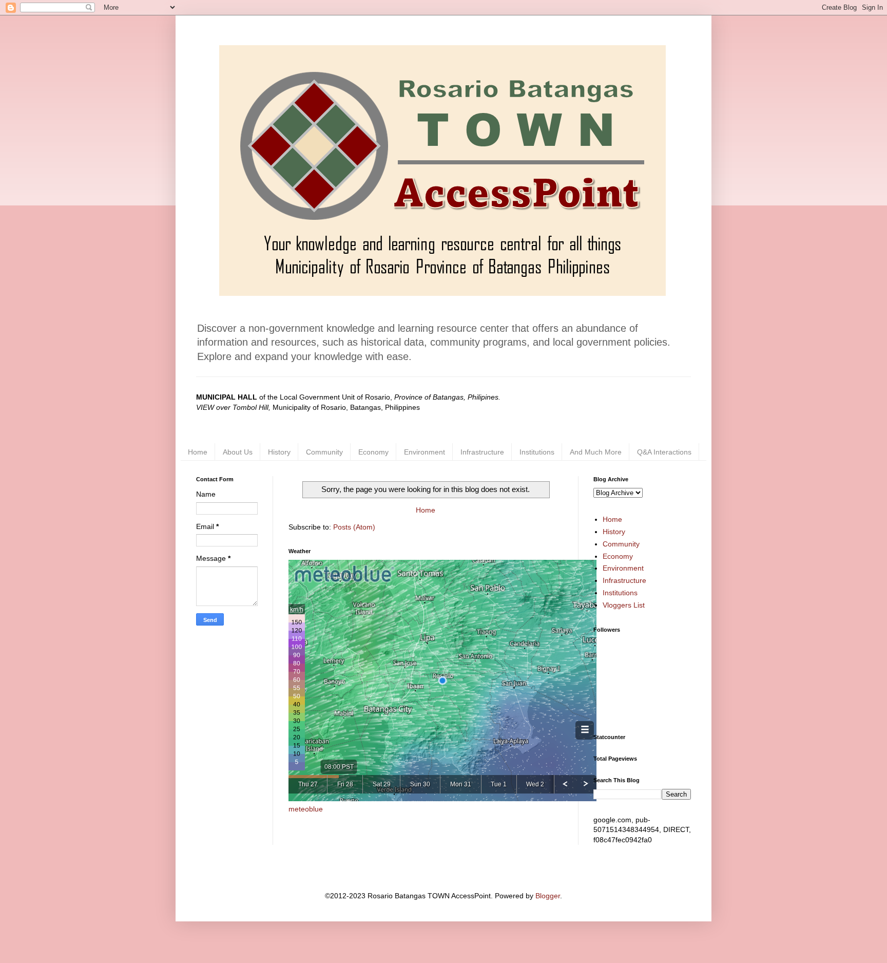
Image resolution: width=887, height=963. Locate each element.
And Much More (596, 452)
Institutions (536, 452)
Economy (373, 452)
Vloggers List (624, 605)
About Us (238, 452)
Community (324, 452)
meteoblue (305, 809)
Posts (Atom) (354, 527)
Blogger (547, 896)
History (279, 452)
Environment (424, 452)
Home (197, 452)
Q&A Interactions (664, 452)
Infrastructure (482, 452)
